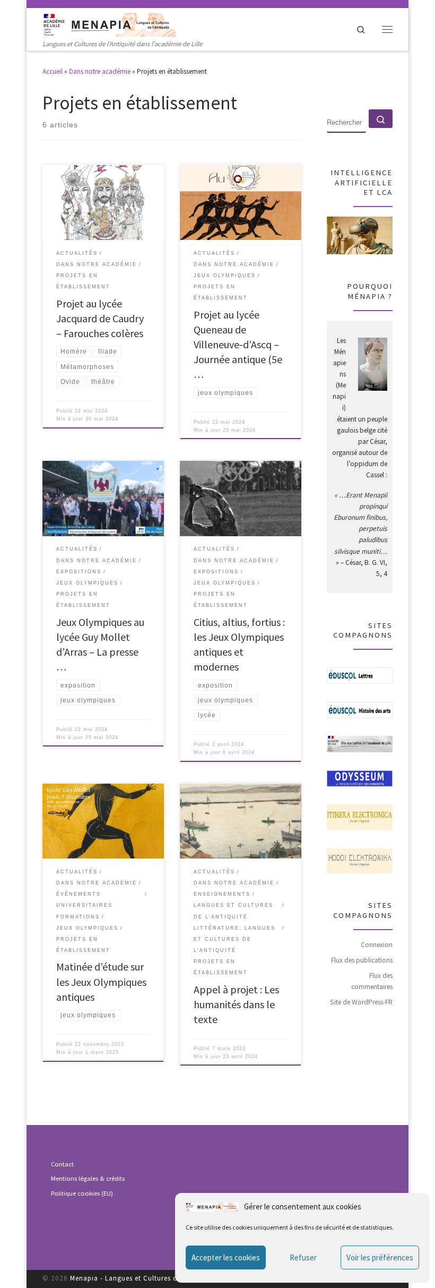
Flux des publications (362, 960)
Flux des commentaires (372, 981)
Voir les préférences (379, 1257)
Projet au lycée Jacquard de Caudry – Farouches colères (100, 318)
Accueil (52, 71)
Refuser (303, 1257)
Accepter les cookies (226, 1257)
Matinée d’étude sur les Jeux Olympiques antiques (101, 981)
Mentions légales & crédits (88, 1178)
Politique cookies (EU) (82, 1193)
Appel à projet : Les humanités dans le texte (236, 1004)
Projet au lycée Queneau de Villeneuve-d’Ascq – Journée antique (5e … (238, 344)
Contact (62, 1164)
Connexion (377, 944)
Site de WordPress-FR (361, 1002)
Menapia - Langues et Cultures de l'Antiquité (144, 1278)
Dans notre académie (99, 71)
